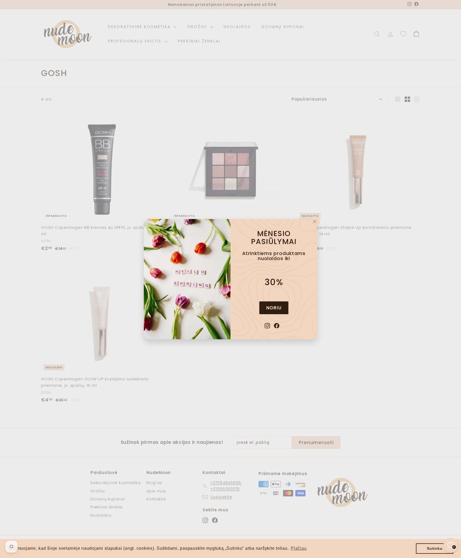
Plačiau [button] (299, 548)
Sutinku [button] (434, 548)
